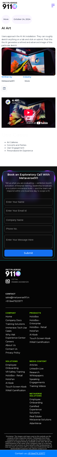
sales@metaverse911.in (17, 297)
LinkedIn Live (36, 368)
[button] (53, 6)
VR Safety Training (15, 372)
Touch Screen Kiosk (40, 338)
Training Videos (38, 386)
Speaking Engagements (37, 381)
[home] (10, 5)
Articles (33, 365)
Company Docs (13, 320)
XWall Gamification (40, 342)
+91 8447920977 (14, 301)
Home (9, 316)
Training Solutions (15, 324)
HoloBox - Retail (38, 327)
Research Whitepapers (36, 374)
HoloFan (34, 331)
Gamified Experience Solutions (36, 409)
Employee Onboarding (12, 366)
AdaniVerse (35, 423)
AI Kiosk (34, 334)
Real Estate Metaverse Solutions (40, 418)
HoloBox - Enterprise (35, 322)
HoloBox (34, 316)
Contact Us (11, 349)
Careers (10, 341)
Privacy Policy (13, 352)
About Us (11, 345)
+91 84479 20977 (36, 453)
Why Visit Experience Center (16, 336)
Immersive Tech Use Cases (16, 329)
